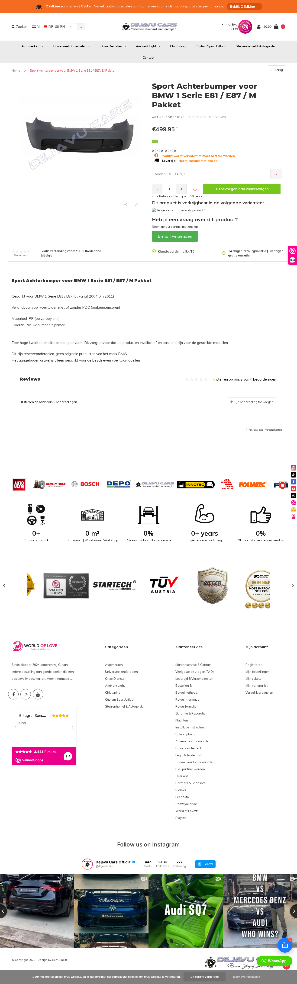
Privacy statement (188, 748)
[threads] (293, 495)
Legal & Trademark (188, 755)
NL (38, 26)
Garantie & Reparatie (190, 713)
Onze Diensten (111, 46)
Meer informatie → (60, 678)
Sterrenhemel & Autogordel (255, 46)
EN (62, 26)
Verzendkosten (273, 429)
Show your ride (186, 804)
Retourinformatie (187, 699)
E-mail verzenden (175, 236)
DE (50, 26)
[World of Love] (293, 516)
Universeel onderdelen (70, 46)
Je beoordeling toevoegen (255, 402)
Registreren (253, 665)
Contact (148, 57)
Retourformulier (186, 706)
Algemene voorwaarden (192, 741)
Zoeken (21, 26)
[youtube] (293, 488)
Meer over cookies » (246, 976)
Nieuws (180, 790)
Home (16, 70)
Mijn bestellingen (257, 671)
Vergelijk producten (259, 692)
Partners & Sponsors (190, 783)
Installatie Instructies (189, 727)
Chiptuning (178, 46)
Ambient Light (146, 46)
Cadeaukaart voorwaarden (194, 762)
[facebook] (293, 481)
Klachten (181, 720)
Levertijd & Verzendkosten (194, 678)
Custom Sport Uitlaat (211, 46)
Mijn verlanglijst (256, 685)
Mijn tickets (253, 678)
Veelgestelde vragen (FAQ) (194, 671)
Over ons (181, 776)
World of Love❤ (186, 811)
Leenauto (182, 797)
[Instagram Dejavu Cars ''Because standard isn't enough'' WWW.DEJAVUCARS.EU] (25, 694)
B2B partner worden (190, 769)
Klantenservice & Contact (193, 665)
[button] (4, 586)
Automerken (30, 46)
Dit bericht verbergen (204, 976)
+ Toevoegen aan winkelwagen (242, 189)
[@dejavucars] (87, 864)
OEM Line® (59, 960)
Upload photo (185, 734)
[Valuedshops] (293, 502)
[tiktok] (293, 475)
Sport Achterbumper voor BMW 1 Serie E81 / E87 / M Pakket (72, 70)
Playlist (180, 818)
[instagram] (293, 468)
